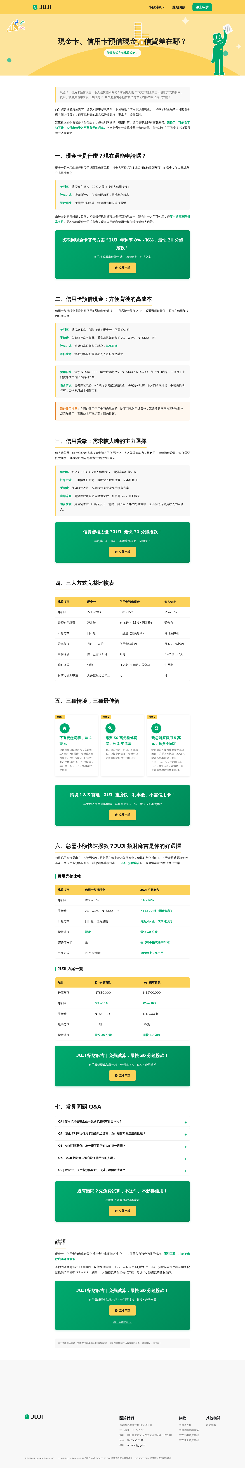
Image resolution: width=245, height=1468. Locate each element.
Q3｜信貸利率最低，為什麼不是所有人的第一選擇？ (92, 1145)
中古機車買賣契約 (189, 1440)
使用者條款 (185, 1425)
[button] (155, 7)
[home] (42, 7)
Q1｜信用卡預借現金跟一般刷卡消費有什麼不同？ (90, 1121)
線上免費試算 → (122, 1322)
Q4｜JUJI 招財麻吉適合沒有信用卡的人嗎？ (87, 1158)
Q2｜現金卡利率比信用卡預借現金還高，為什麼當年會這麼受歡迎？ (102, 1133)
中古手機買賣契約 (189, 1435)
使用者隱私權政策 (189, 1430)
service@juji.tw (136, 1445)
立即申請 (122, 267)
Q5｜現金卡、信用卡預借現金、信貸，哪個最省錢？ (91, 1170)
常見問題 (211, 1425)
